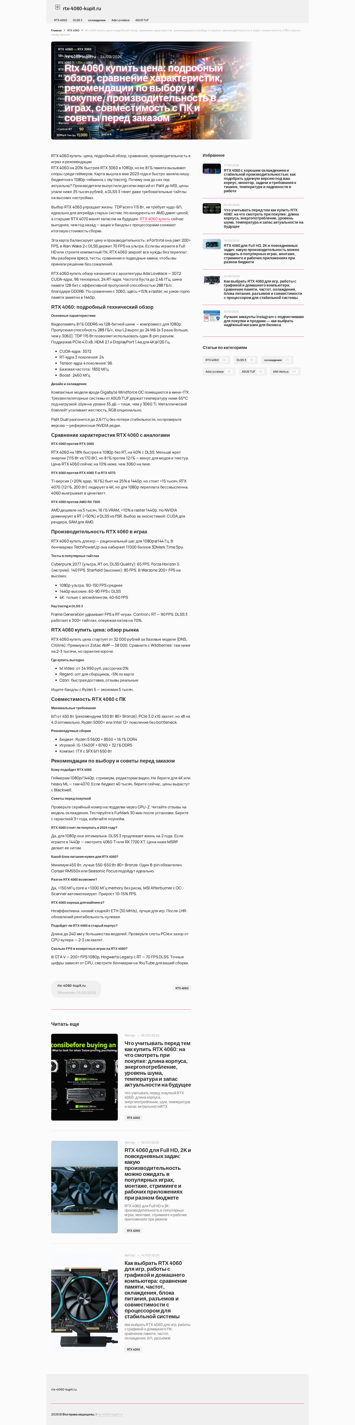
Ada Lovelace (120, 20)
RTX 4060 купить (155, 219)
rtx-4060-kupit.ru (109, 1414)
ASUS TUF (142, 20)
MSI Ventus (284, 371)
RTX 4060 (60, 20)
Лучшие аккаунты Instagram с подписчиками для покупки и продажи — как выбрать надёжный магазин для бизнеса (264, 321)
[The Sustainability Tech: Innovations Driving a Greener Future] (84, 1077)
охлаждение (97, 20)
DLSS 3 (77, 20)
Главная (56, 30)
